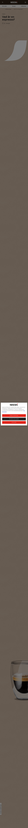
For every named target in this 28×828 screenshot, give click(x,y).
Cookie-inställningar (14, 415)
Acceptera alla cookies (14, 418)
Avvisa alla (14, 422)
